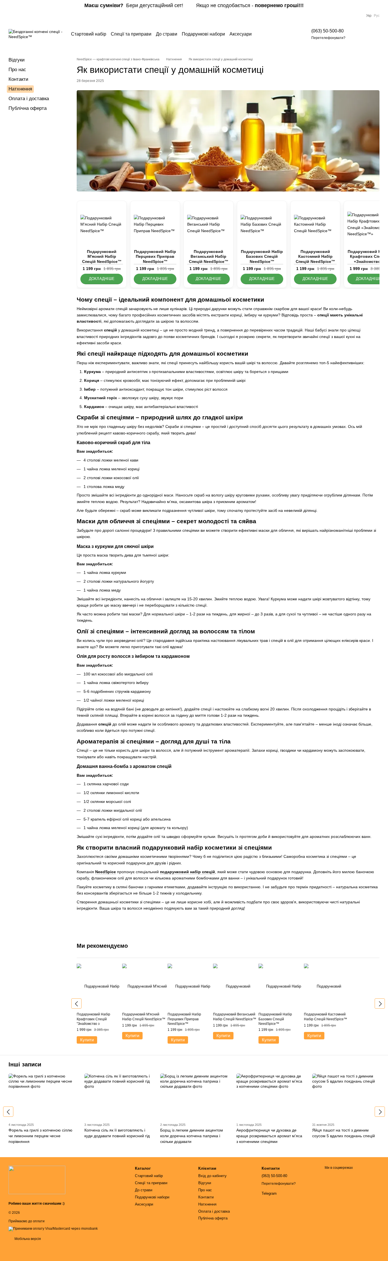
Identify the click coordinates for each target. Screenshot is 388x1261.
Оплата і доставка (29, 98)
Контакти (18, 79)
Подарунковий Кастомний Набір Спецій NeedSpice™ (315, 256)
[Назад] (76, 1003)
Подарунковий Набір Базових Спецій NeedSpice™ (262, 256)
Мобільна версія (27, 1239)
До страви (166, 34)
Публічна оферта (28, 108)
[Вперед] (380, 1003)
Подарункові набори (203, 34)
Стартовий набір (88, 34)
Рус (376, 15)
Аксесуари (241, 34)
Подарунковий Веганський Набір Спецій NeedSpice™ (208, 256)
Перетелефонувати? (328, 38)
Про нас (17, 69)
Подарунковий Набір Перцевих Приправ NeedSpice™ (155, 256)
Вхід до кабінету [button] (212, 1176)
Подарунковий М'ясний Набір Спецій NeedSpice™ (102, 256)
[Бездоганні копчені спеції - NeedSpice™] (37, 1180)
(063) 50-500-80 (327, 30)
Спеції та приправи (131, 34)
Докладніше (102, 279)
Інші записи (25, 1064)
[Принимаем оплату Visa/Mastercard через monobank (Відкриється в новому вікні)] (53, 1229)
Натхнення (20, 89)
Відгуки (17, 60)
